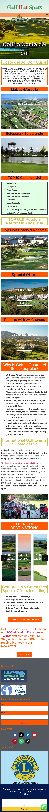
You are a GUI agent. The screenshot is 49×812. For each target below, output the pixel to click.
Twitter (6, 636)
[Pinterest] (14, 741)
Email (3, 704)
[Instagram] (27, 741)
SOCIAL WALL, (16, 632)
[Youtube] (34, 734)
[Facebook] (14, 734)
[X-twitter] (21, 734)
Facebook (33, 632)
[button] (47, 15)
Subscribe (24, 723)
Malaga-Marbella (24, 89)
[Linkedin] (27, 734)
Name (3, 713)
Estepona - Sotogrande (24, 134)
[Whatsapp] (21, 741)
